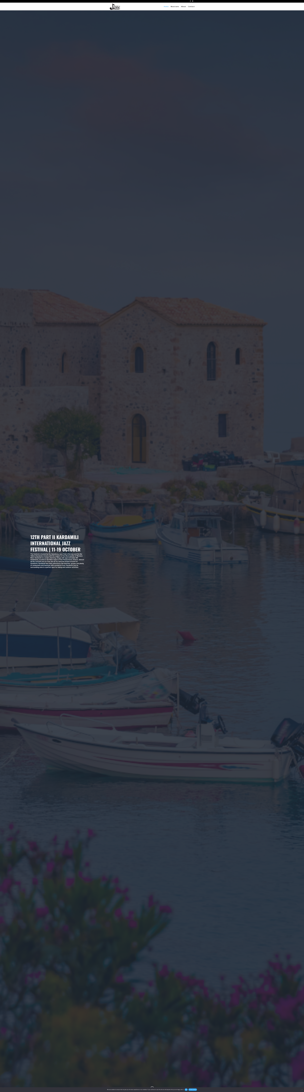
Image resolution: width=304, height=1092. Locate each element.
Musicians (175, 6)
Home (166, 6)
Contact (191, 6)
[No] (302, 1089)
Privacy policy (192, 1089)
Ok (186, 1089)
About (183, 6)
